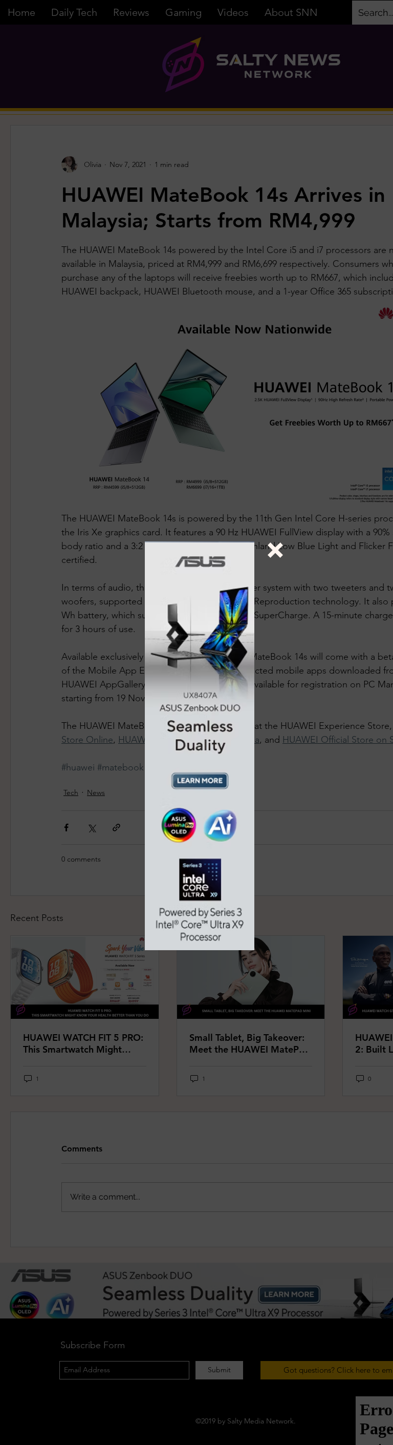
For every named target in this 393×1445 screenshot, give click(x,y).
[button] (275, 550)
